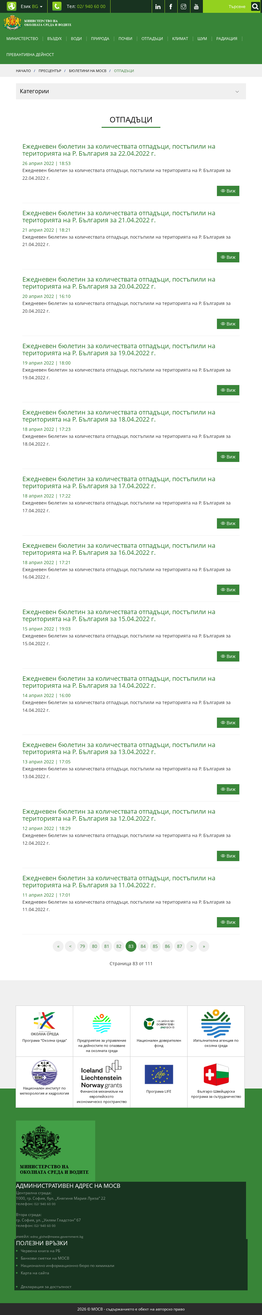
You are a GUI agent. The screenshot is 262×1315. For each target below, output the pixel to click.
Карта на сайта (35, 1272)
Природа (100, 38)
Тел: (86, 6)
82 (120, 946)
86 (169, 946)
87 (181, 946)
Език (29, 6)
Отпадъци (152, 38)
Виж (230, 191)
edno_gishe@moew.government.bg (56, 1236)
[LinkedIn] (158, 6)
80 (96, 946)
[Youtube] (196, 6)
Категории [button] (34, 91)
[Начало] (37, 22)
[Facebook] (171, 6)
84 (145, 946)
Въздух (54, 38)
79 (84, 946)
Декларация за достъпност (46, 1286)
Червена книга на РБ (40, 1250)
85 (157, 946)
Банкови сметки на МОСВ (45, 1258)
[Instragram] (183, 6)
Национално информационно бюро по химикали (67, 1265)
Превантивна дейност (30, 54)
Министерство (22, 38)
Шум (202, 38)
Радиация (226, 38)
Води (76, 38)
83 (132, 946)
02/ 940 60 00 (45, 1204)
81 (108, 946)
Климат (180, 38)
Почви (125, 38)
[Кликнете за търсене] (254, 6)
